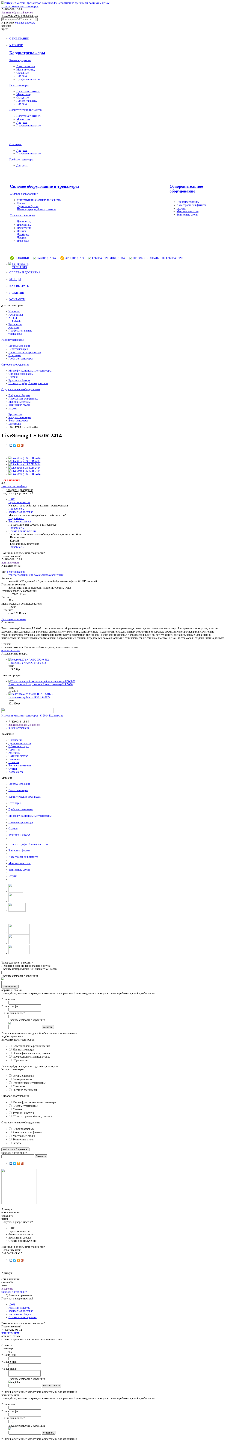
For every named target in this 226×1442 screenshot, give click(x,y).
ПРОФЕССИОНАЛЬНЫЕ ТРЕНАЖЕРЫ (158, 257)
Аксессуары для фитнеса (23, 398)
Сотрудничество (18, 755)
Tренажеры (15, 414)
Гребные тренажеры (21, 159)
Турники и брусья (19, 380)
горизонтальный (18, 574)
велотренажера (16, 571)
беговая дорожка (25, 22)
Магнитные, (23, 94)
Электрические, (25, 66)
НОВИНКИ (22, 257)
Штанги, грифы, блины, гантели (36, 209)
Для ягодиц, (24, 227)
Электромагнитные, (28, 91)
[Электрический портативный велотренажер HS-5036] (41, 681)
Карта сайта (15, 771)
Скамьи (21, 203)
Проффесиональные (28, 79)
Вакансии (14, 759)
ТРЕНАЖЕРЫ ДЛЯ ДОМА (108, 257)
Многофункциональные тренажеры (30, 370)
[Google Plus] (22, 445)
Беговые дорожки (20, 60)
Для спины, (24, 224)
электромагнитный (52, 574)
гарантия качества (19, 501)
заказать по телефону (14, 486)
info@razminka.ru (18, 727)
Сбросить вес (20, 1060)
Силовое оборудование (24, 193)
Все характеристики (13, 619)
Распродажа (15, 314)
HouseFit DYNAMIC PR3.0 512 (27, 662)
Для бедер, (23, 234)
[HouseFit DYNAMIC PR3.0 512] (28, 659)
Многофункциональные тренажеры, (39, 199)
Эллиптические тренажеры (25, 109)
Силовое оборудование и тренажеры (44, 186)
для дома (34, 574)
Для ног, (22, 231)
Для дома (22, 103)
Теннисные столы (187, 214)
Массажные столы (19, 401)
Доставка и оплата (19, 743)
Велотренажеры (19, 85)
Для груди (23, 240)
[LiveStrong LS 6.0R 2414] (24, 458)
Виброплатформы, (188, 201)
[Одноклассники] (18, 445)
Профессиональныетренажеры (20, 332)
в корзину (7, 1288)
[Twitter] (15, 445)
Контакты (14, 752)
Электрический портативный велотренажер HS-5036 (40, 684)
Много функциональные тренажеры (34, 1102)
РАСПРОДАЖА (46, 257)
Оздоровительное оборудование (186, 188)
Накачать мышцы (23, 1049)
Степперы (15, 144)
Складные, (22, 72)
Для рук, (22, 237)
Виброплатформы (19, 395)
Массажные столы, (188, 211)
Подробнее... (16, 508)
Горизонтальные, (26, 100)
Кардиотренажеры (27, 52)
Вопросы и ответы (19, 765)
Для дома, (22, 75)
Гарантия (14, 749)
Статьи (12, 768)
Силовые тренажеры (22, 215)
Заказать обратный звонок (17, 12)
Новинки (14, 311)
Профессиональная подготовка (31, 1056)
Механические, (25, 69)
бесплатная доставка (20, 511)
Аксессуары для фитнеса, (192, 204)
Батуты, (181, 208)
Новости (13, 762)
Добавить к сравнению (19, 489)
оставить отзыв (10, 650)
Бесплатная (19, 521)
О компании (15, 739)
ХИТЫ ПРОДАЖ (14, 319)
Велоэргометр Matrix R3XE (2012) (29, 697)
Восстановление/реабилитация (31, 1045)
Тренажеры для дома (15, 326)
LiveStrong (14, 423)
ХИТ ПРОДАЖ (74, 257)
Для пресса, (24, 221)
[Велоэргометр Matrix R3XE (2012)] (30, 693)
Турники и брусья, (28, 206)
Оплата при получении (22, 530)
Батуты (12, 408)
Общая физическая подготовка (31, 1053)
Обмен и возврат (18, 746)
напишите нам (10, 562)
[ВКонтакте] (11, 445)
